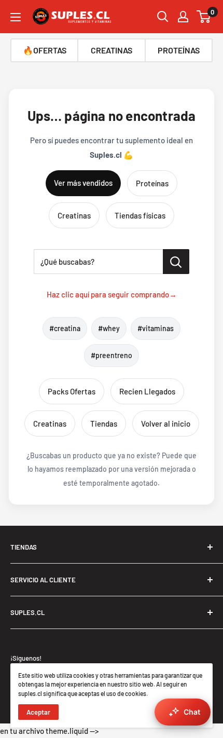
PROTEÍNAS (179, 50)
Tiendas (103, 423)
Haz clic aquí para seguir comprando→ (112, 294)
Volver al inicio (165, 423)
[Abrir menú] (15, 17)
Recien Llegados (147, 391)
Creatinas (74, 215)
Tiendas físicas (140, 215)
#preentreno (111, 355)
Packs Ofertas (71, 391)
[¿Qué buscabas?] (176, 261)
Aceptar (38, 712)
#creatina (64, 328)
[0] (204, 16)
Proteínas (152, 183)
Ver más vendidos (83, 182)
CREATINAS (111, 50)
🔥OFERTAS (44, 50)
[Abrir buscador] (163, 16)
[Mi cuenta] (183, 16)
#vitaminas (155, 328)
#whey (109, 328)
